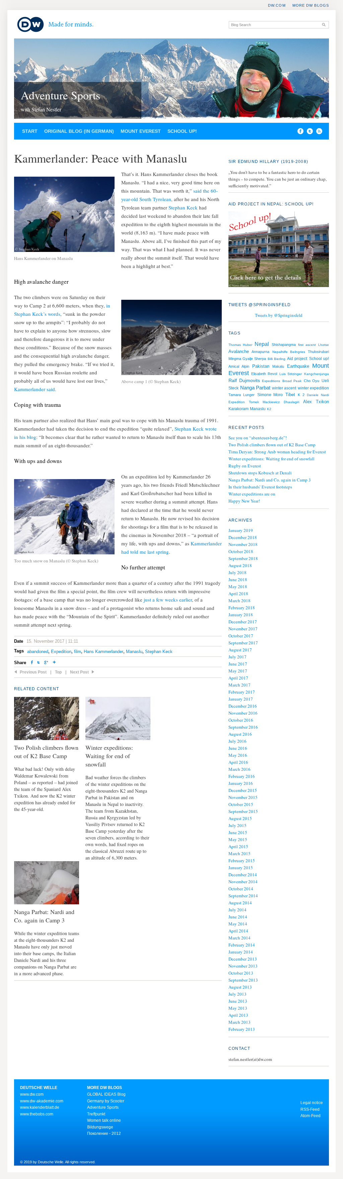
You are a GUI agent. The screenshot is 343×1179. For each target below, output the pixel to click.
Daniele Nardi (318, 395)
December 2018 (242, 537)
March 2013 (239, 1022)
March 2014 (239, 938)
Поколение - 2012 (104, 1133)
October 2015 (240, 804)
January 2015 (240, 868)
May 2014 (237, 924)
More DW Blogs (310, 5)
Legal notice (311, 1102)
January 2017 (240, 699)
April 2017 (238, 678)
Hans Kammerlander (103, 651)
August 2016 (240, 734)
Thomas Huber (240, 345)
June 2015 (237, 832)
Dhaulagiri (291, 402)
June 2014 (237, 917)
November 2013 (243, 966)
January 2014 (240, 952)
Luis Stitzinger (290, 374)
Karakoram (238, 408)
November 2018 (243, 544)
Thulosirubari (318, 352)
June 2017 (237, 664)
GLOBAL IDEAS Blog (106, 1094)
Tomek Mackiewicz (264, 402)
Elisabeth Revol (264, 374)
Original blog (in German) (79, 131)
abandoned (37, 651)
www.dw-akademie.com (41, 1101)
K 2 (301, 395)
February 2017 (241, 692)
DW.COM (277, 5)
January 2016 (240, 783)
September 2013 (243, 980)
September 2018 (243, 558)
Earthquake (298, 366)
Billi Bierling (276, 359)
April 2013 (238, 1015)
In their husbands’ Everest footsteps (260, 487)
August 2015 (240, 818)
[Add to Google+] (46, 662)
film (77, 651)
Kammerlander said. (35, 389)
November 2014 (243, 882)
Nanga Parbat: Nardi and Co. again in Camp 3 (269, 480)
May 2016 (237, 755)
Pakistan (260, 366)
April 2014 (238, 931)
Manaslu (134, 651)
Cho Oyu (312, 381)
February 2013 (241, 1029)
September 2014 (243, 896)
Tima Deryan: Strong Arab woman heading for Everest (277, 452)
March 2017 (239, 685)
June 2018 (237, 579)
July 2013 (237, 994)
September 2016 (243, 727)
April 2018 (238, 594)
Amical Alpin (238, 366)
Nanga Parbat (255, 387)
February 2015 (241, 860)
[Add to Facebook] (298, 132)
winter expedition (313, 388)
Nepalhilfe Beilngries (288, 352)
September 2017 (243, 643)
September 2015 (243, 811)
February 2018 (241, 608)
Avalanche (238, 351)
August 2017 (240, 650)
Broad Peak (292, 381)
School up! (182, 131)
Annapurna (260, 352)
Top (58, 672)
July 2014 (237, 910)
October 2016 (240, 720)
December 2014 (242, 875)
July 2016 (237, 741)
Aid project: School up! (308, 358)
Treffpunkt (96, 1114)
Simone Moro (270, 394)
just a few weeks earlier (168, 599)
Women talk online (104, 1120)
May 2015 (237, 839)
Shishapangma (284, 345)
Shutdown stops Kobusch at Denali (260, 473)
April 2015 (238, 846)
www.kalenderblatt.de (39, 1107)
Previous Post (33, 672)
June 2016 (237, 748)
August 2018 (240, 565)
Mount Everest (141, 131)
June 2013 (237, 1001)
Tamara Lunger (241, 395)
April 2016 (238, 762)
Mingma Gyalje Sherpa (247, 359)
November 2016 (243, 713)
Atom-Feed (310, 1115)
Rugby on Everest (244, 466)
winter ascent (284, 388)
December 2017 (242, 622)
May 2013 (237, 1008)
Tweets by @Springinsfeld (278, 315)
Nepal (262, 344)
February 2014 (241, 945)
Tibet (290, 394)
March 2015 (239, 853)
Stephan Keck (183, 207)
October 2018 (240, 551)
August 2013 (240, 987)
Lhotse (323, 345)
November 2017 (243, 629)
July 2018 (237, 572)
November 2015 (243, 797)
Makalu (278, 366)
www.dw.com (32, 1094)
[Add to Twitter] (39, 662)
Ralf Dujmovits (244, 380)
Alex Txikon (316, 401)
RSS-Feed (310, 1109)
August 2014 (240, 903)
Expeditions (271, 381)
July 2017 (237, 657)
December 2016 (242, 706)
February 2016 (241, 776)
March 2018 (239, 601)
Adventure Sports (60, 95)
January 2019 (240, 530)
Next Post (79, 672)
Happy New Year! (244, 501)
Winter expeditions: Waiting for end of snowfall (271, 459)
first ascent (307, 345)
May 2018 (237, 586)
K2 (269, 409)
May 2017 (237, 671)
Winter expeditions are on (251, 494)
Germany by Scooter (105, 1101)
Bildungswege (100, 1127)
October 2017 (240, 636)
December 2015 (242, 790)
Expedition (61, 651)
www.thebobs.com (36, 1114)
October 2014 (240, 889)
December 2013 (242, 959)
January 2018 (240, 615)
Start (30, 131)
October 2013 (240, 973)
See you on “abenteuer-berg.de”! (257, 438)
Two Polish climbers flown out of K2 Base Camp (272, 445)
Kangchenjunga (316, 374)
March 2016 (239, 769)
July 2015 (237, 825)
